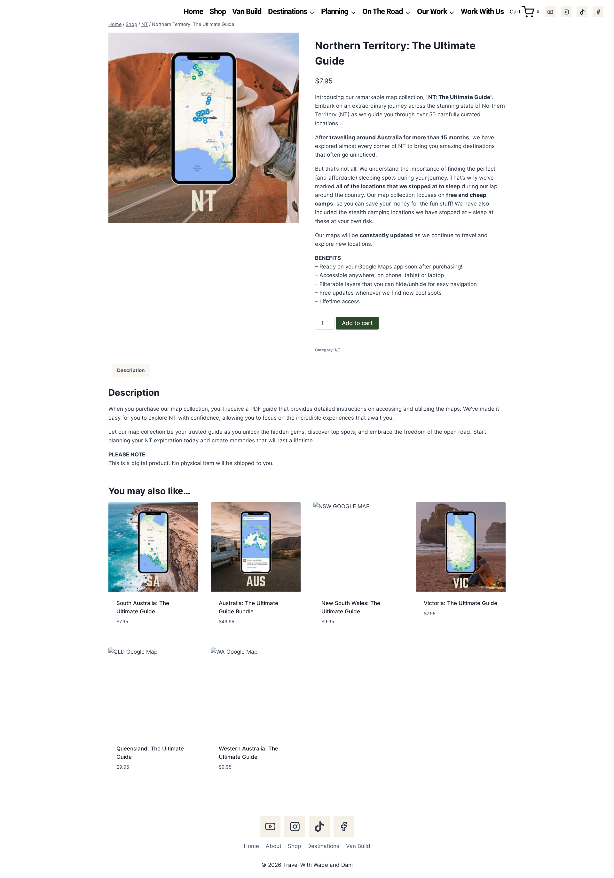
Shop (217, 11)
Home (193, 11)
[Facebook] (598, 11)
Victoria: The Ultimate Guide (460, 603)
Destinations (323, 846)
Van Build (247, 11)
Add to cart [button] (440, 632)
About (273, 846)
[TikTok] (582, 11)
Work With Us (482, 11)
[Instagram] (566, 11)
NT (337, 349)
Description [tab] (131, 370)
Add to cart (357, 323)
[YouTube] (550, 11)
